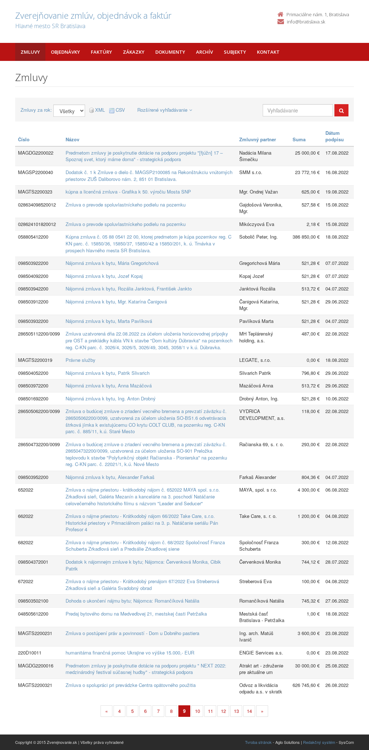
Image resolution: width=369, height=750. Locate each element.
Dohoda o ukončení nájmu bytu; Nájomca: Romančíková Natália (132, 600)
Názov (72, 139)
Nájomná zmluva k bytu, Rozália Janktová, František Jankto (129, 288)
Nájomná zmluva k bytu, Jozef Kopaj (104, 275)
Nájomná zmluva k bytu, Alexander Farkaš (110, 477)
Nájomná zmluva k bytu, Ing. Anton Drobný (111, 398)
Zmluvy (30, 52)
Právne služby (80, 359)
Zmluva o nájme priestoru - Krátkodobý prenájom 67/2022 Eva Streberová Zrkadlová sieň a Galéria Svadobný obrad (142, 584)
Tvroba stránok (258, 742)
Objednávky (65, 52)
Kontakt (268, 52)
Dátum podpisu (334, 136)
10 (197, 710)
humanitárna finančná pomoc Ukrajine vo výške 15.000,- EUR (130, 652)
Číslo (24, 139)
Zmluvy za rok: (36, 110)
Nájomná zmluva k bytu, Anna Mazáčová (109, 385)
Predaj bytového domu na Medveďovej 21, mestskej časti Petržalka (136, 613)
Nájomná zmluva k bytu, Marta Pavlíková (109, 321)
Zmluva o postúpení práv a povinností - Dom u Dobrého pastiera (132, 633)
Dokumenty (170, 52)
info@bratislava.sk (306, 21)
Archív (204, 52)
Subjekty (235, 52)
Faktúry (101, 52)
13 (236, 710)
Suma (299, 139)
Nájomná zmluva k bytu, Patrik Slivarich (108, 372)
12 (223, 710)
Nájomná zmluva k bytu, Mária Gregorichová (112, 262)
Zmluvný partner (257, 139)
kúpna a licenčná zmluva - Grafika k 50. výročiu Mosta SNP (128, 191)
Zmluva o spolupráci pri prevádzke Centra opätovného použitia (131, 685)
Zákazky (134, 52)
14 (249, 710)
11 (210, 710)
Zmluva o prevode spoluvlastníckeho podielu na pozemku (126, 204)
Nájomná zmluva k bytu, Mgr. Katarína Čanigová (116, 301)
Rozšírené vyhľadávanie (162, 109)
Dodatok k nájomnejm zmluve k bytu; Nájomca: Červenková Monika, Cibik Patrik (143, 565)
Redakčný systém (319, 742)
